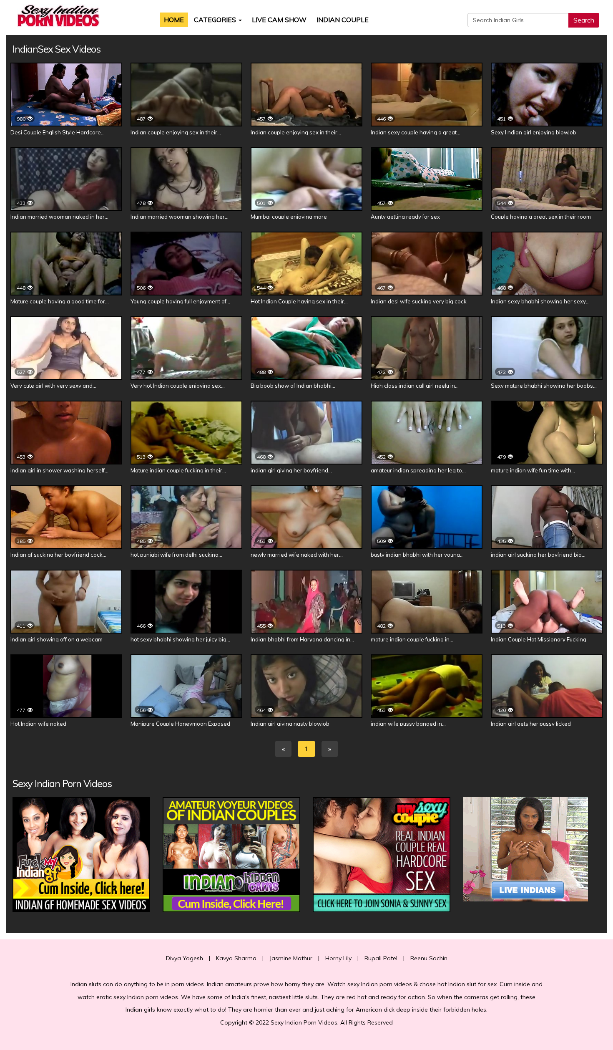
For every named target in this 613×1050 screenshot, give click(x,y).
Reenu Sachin (428, 958)
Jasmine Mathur (290, 958)
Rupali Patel (380, 958)
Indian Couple (343, 19)
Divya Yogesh (184, 958)
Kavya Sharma (236, 958)
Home (174, 19)
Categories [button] (216, 19)
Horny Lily (338, 958)
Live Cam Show (279, 19)
